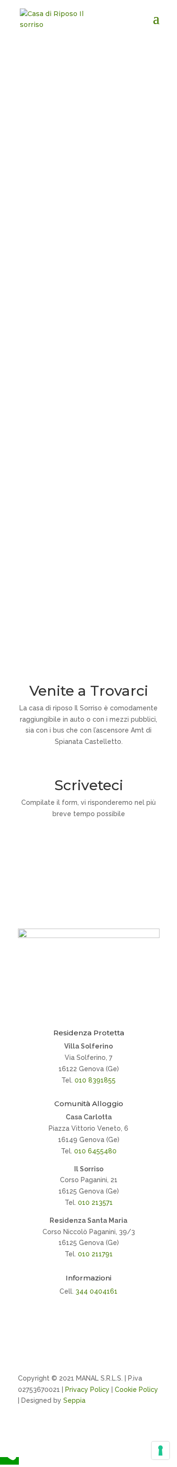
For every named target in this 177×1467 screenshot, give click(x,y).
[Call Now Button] (9, 1461)
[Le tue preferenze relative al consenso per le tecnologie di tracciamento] (160, 1450)
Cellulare (89, 586)
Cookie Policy (136, 1389)
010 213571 (95, 1202)
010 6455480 (95, 1151)
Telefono (89, 307)
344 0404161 (97, 1291)
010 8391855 (95, 1080)
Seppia (74, 1400)
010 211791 (95, 1254)
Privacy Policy (87, 1389)
